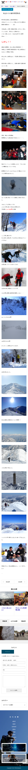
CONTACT (14, 739)
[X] (13, 717)
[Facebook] (15, 717)
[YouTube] (18, 717)
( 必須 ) (9, 660)
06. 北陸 (10, 9)
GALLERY (14, 737)
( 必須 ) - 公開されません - (10, 665)
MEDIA (14, 729)
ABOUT (14, 721)
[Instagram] (10, 717)
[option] (7, 603)
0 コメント (8, 651)
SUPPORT (14, 726)
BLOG (14, 734)
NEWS (14, 724)
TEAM (14, 731)
